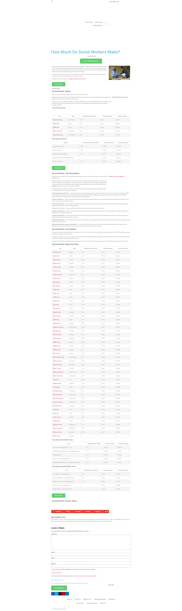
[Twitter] (56, 593)
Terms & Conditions (92, 603)
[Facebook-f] (53, 593)
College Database (97, 25)
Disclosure (103, 603)
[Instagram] (60, 593)
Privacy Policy (80, 603)
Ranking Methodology (100, 599)
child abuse (55, 186)
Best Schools (98, 22)
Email (53, 557)
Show (58, 88)
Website (53, 563)
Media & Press (87, 599)
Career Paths (88, 22)
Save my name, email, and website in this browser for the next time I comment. (73, 569)
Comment (54, 534)
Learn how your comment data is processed (84, 576)
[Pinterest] (63, 593)
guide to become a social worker (77, 79)
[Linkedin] (67, 593)
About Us (69, 599)
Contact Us (78, 599)
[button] (56, 511)
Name (53, 552)
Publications (112, 599)
